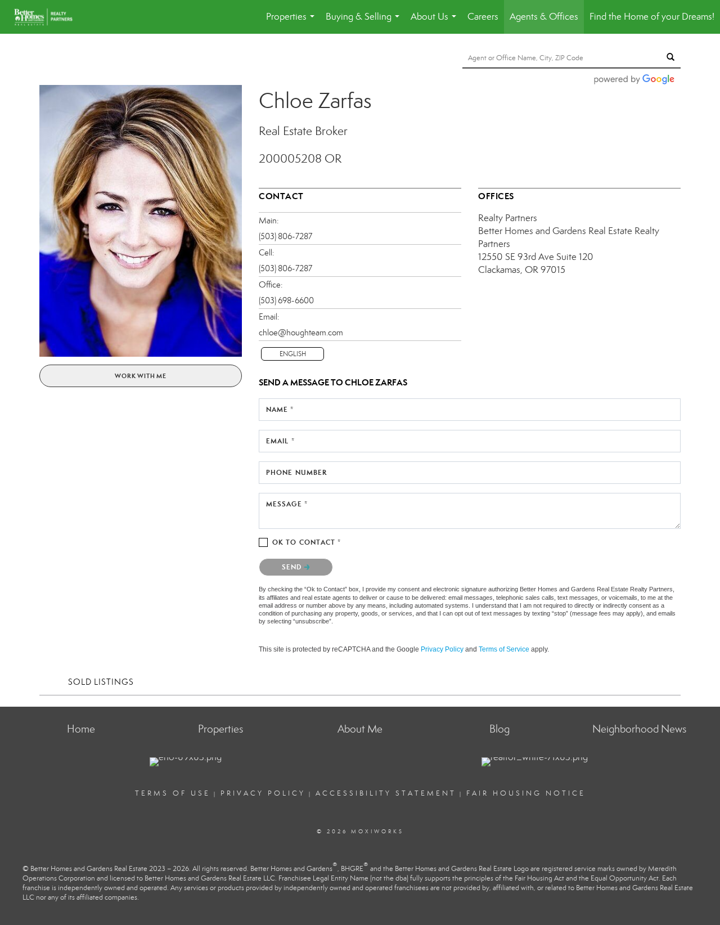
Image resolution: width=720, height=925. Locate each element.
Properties (292, 22)
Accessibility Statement (386, 793)
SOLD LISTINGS (101, 682)
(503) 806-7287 (285, 236)
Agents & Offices (544, 17)
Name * (280, 409)
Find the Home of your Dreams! (652, 17)
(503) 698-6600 (286, 300)
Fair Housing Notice (526, 793)
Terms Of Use (172, 793)
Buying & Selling (365, 22)
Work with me (140, 376)
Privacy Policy (442, 649)
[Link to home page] (48, 17)
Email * (280, 441)
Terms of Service (504, 649)
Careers (482, 17)
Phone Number (296, 472)
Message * (287, 504)
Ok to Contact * (306, 542)
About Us (436, 22)
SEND (293, 567)
